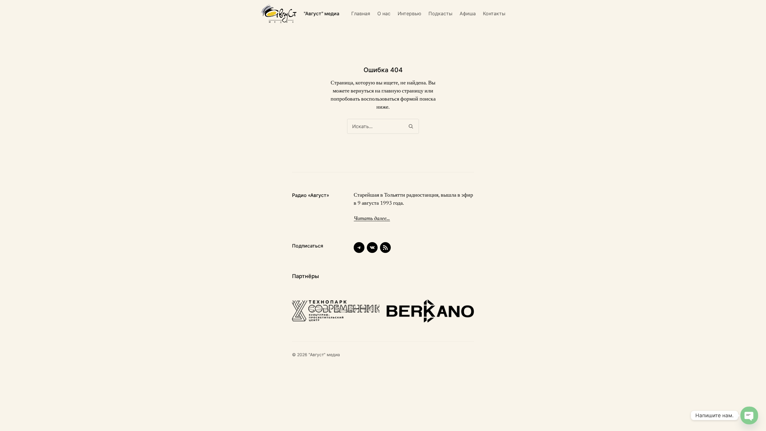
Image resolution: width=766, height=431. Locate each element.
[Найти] (411, 126)
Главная (360, 13)
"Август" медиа (321, 13)
